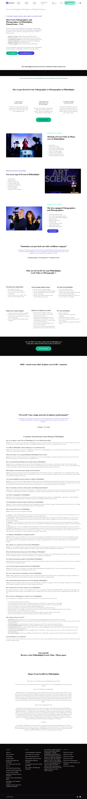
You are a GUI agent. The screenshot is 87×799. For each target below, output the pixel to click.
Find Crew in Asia (67, 754)
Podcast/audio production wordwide (31, 761)
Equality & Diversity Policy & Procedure (13, 775)
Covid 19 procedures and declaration (12, 761)
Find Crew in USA (68, 758)
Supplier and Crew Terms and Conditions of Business (13, 785)
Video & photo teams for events (33, 758)
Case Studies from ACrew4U (13, 764)
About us (8, 752)
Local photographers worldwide (33, 752)
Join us (8, 766)
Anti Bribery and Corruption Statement (13, 782)
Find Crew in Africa (68, 752)
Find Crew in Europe (68, 756)
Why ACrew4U (10, 754)
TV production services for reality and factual (33, 764)
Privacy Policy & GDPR (12, 772)
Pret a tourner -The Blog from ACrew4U (32, 768)
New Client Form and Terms (13, 768)
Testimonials (9, 756)
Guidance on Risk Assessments (13, 770)
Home (7, 9)
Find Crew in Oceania (68, 766)
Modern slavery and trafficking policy (13, 778)
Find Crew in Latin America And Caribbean (71, 763)
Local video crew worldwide (32, 754)
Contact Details (10, 758)
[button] (12, 53)
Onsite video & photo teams (32, 756)
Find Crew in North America (70, 760)
